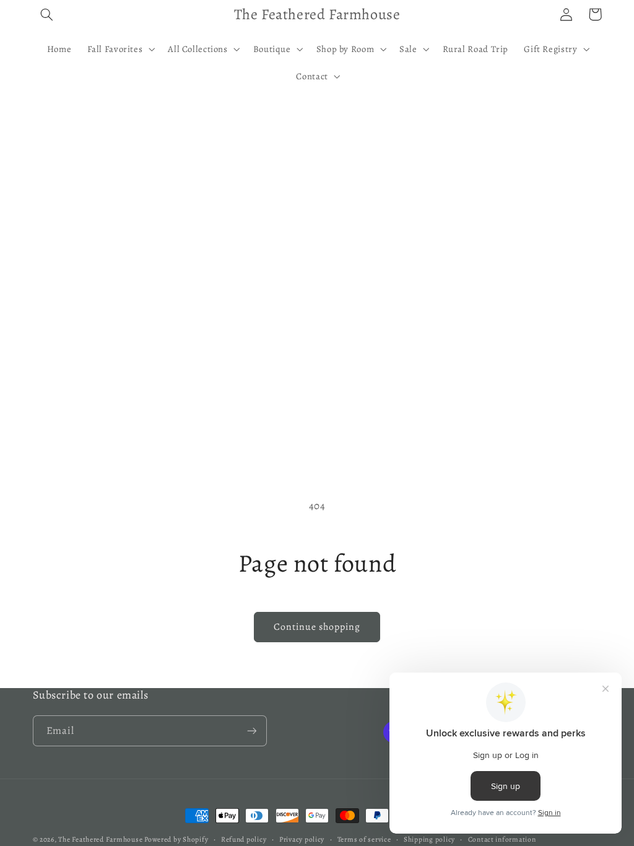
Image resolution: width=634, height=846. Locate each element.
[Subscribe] (251, 730)
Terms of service (364, 839)
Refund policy (244, 839)
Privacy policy (301, 839)
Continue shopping (317, 626)
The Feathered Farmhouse (101, 839)
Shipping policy (429, 839)
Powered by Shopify (176, 839)
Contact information (502, 839)
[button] (47, 14)
